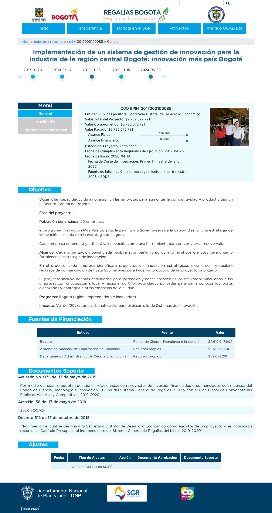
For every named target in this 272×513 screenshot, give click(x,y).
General (45, 113)
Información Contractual (45, 130)
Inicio (43, 28)
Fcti (70, 41)
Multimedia (45, 122)
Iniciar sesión (31, 508)
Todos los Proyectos (48, 41)
